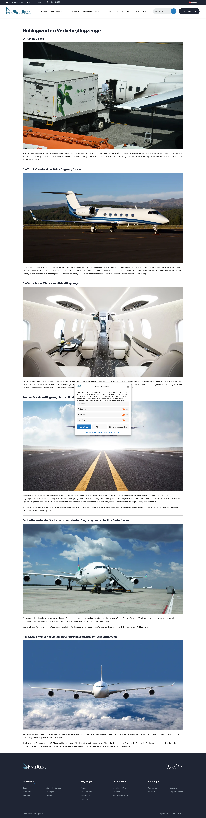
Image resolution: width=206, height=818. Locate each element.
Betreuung (173, 788)
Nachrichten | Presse (120, 788)
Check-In (151, 792)
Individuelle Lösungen (92, 11)
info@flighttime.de (16, 2)
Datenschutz (177, 814)
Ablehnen (99, 427)
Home (9, 20)
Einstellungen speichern (118, 427)
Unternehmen (57, 11)
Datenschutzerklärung (105, 432)
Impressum (116, 432)
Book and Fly (140, 11)
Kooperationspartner (121, 795)
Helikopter (85, 799)
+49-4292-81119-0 (35, 2)
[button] (128, 387)
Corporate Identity (176, 792)
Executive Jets (86, 792)
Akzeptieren (84, 427)
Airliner (83, 788)
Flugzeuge (73, 11)
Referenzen (117, 792)
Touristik (125, 11)
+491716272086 (55, 2)
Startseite (43, 11)
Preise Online (187, 11)
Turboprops (85, 795)
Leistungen (111, 11)
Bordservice (152, 788)
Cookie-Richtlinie (91, 432)
